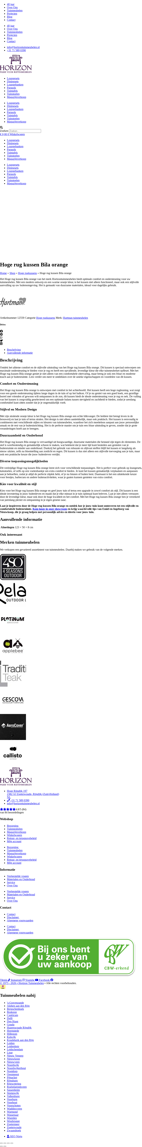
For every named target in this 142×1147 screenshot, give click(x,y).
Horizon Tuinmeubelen (31, 983)
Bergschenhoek (15, 1008)
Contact (11, 19)
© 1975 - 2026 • (9, 983)
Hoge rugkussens (27, 273)
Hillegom (12, 1033)
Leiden (11, 1043)
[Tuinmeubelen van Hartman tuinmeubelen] (13, 314)
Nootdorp (12, 1071)
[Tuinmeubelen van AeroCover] (13, 739)
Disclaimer (13, 917)
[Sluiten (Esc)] (11, 1143)
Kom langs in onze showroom (50, 508)
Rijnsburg (12, 1080)
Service (11, 882)
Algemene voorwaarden (20, 920)
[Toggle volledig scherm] (4, 1143)
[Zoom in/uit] (1, 1143)
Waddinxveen (14, 1108)
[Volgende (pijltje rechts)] (4, 1146)
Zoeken (4, 130)
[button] (71, 127)
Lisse (10, 1052)
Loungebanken (15, 84)
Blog (9, 16)
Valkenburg (13, 1096)
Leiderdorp (13, 1046)
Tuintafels (12, 90)
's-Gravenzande (15, 1002)
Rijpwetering (14, 1083)
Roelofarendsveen (17, 1086)
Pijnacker (12, 1077)
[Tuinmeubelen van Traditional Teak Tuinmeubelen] (13, 685)
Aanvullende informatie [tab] (20, 352)
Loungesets (13, 78)
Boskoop (12, 1012)
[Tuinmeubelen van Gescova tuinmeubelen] (13, 712)
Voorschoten (14, 1105)
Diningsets (13, 81)
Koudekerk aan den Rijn (20, 1040)
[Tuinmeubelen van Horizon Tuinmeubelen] (13, 605)
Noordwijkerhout (16, 1068)
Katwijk (11, 1037)
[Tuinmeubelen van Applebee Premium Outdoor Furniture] (13, 659)
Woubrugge (13, 1121)
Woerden (12, 1118)
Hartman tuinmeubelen (75, 317)
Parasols (11, 87)
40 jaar (10, 4)
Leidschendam (15, 1049)
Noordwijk (13, 1065)
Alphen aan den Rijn (18, 1005)
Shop (12, 273)
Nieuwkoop (13, 1058)
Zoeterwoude (14, 1127)
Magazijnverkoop (16, 97)
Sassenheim (13, 1089)
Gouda (10, 1024)
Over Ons (12, 7)
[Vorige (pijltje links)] (1, 1146)
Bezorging (13, 825)
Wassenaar (13, 1114)
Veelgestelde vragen (18, 876)
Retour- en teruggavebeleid (22, 838)
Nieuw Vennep (15, 1055)
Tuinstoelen (13, 93)
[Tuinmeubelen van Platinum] (13, 632)
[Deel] (8, 1143)
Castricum (12, 1015)
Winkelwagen (14, 835)
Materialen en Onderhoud (21, 879)
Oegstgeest (13, 1074)
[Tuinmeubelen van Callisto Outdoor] (13, 765)
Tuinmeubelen (15, 10)
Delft (9, 1018)
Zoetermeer (13, 1124)
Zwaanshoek (14, 1130)
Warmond (12, 1111)
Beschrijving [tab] (14, 349)
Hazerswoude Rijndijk (19, 1027)
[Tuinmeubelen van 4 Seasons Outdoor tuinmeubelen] (13, 579)
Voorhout (12, 1102)
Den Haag (12, 1021)
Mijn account (14, 841)
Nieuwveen (13, 1061)
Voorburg (12, 1099)
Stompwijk (13, 1093)
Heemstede (13, 1030)
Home (3, 273)
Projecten (12, 13)
